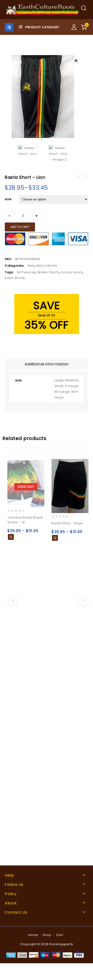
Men (31, 265)
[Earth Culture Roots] (43, 9)
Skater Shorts (48, 272)
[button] (76, 61)
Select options (11, 537)
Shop (47, 935)
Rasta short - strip (79, 176)
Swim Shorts (15, 278)
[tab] (46, 364)
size (8, 199)
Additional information (47, 364)
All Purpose (26, 272)
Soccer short (71, 272)
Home (33, 935)
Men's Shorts (46, 265)
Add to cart (19, 227)
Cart (59, 935)
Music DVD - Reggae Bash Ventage (85, 176)
